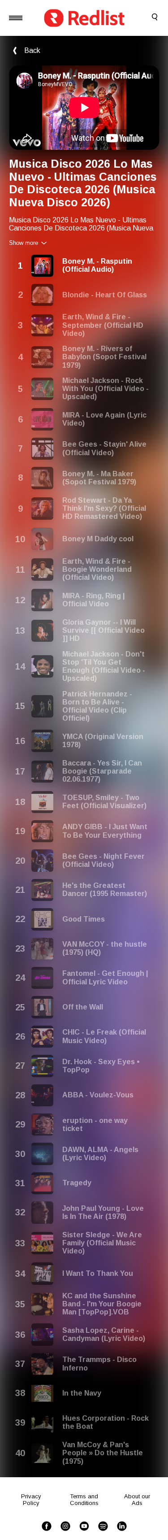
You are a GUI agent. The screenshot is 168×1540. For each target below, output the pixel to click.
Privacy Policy (31, 1499)
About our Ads (137, 1499)
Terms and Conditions (84, 1499)
